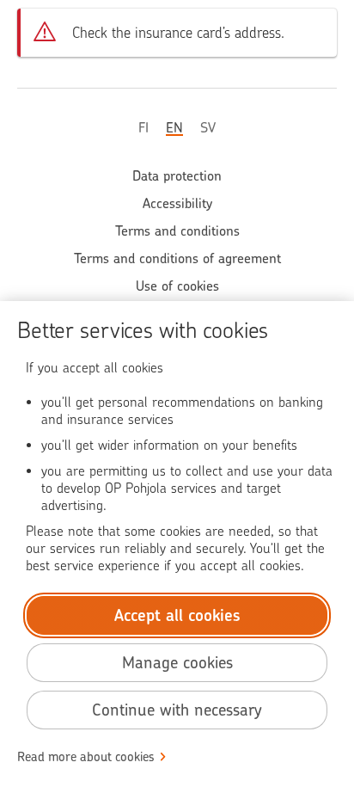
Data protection (177, 176)
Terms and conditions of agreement (177, 258)
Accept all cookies (177, 615)
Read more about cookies (86, 757)
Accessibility (177, 203)
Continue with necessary (177, 710)
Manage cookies (177, 663)
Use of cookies (177, 286)
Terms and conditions (177, 231)
